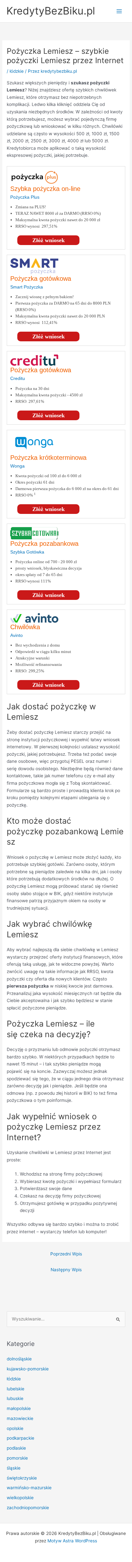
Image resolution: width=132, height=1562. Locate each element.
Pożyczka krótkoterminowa (48, 457)
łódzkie (17, 71)
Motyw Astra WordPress (72, 1540)
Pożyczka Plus (24, 197)
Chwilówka (25, 626)
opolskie (15, 1428)
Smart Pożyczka (26, 286)
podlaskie (16, 1448)
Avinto (16, 635)
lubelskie (15, 1388)
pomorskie (17, 1458)
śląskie (14, 1468)
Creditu (17, 378)
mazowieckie (20, 1418)
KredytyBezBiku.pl (50, 11)
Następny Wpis (66, 1269)
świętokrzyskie (22, 1478)
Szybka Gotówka (27, 551)
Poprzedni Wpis (66, 1253)
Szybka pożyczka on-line (45, 188)
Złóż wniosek (48, 240)
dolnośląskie (19, 1358)
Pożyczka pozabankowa (44, 543)
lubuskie (15, 1398)
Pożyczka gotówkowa (40, 278)
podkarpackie (20, 1438)
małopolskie (19, 1408)
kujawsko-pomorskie (28, 1368)
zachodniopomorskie (28, 1507)
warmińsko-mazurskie (29, 1487)
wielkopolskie (20, 1497)
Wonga (17, 466)
